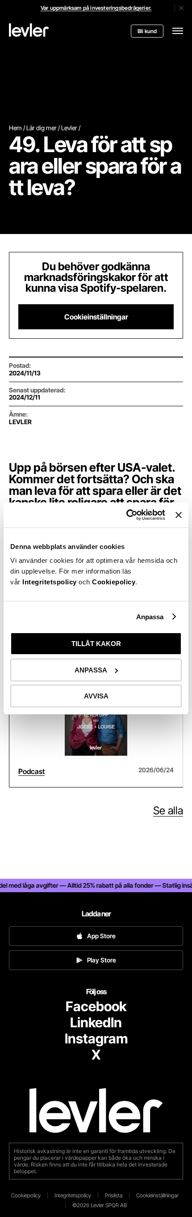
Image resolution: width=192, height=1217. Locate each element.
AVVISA (96, 696)
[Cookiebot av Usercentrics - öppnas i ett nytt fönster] (126, 515)
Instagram (96, 1038)
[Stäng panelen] (178, 515)
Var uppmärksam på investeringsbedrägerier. (96, 7)
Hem (15, 128)
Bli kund (147, 31)
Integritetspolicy (50, 582)
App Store (101, 936)
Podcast (31, 771)
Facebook (96, 1006)
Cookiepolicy (113, 582)
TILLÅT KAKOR (96, 643)
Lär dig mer (41, 128)
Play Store (101, 960)
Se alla (168, 810)
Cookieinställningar (96, 316)
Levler (69, 128)
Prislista (113, 1195)
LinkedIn (96, 1022)
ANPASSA (91, 670)
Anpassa (150, 617)
